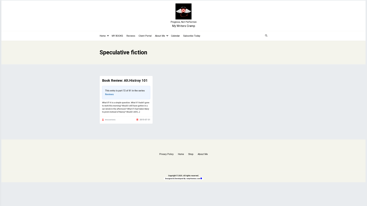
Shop (190, 154)
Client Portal (145, 35)
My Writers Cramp (183, 26)
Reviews (130, 35)
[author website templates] (201, 178)
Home (103, 35)
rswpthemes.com (193, 179)
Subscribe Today (191, 35)
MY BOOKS (117, 35)
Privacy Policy (166, 154)
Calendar (175, 35)
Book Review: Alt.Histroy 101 (125, 81)
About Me (160, 35)
